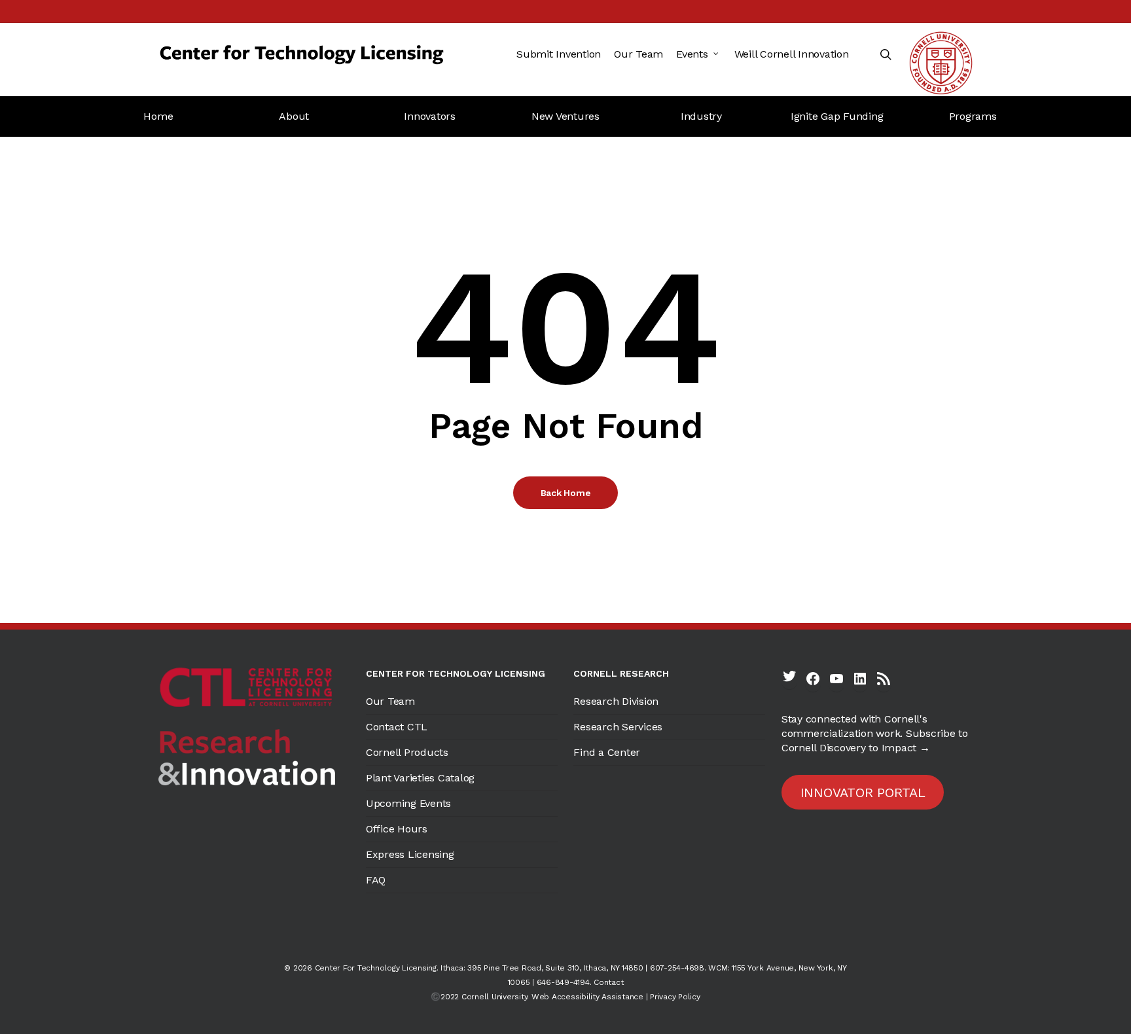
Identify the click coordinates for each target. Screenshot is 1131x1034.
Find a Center (606, 752)
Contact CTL (396, 727)
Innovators (430, 116)
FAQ (376, 880)
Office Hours (396, 829)
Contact (608, 982)
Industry (701, 116)
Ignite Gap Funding (837, 116)
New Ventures (565, 116)
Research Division (615, 701)
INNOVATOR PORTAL (862, 792)
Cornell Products (407, 752)
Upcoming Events (408, 803)
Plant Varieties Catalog (420, 778)
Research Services (617, 727)
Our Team (390, 701)
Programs (973, 116)
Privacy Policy (675, 996)
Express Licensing (410, 854)
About (294, 116)
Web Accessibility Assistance (587, 996)
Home (158, 116)
